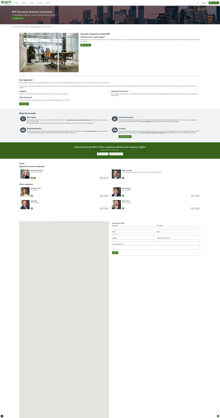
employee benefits (91, 131)
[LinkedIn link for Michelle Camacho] (35, 178)
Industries (23, 2)
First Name (115, 225)
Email (158, 231)
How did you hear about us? (164, 238)
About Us (48, 2)
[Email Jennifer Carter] (32, 196)
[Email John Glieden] (123, 196)
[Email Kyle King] (32, 208)
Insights (16, 2)
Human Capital (40, 2)
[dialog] (2, 416)
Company (114, 238)
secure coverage (146, 121)
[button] (218, 416)
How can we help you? (118, 244)
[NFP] (6, 3)
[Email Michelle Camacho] (32, 178)
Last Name (159, 225)
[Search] (198, 2)
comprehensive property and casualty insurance (79, 120)
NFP (13, 26)
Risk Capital (31, 2)
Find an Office (214, 3)
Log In (204, 3)
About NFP (18, 26)
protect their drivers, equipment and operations (153, 132)
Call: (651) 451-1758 (18, 18)
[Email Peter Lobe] (123, 208)
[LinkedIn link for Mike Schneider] (123, 178)
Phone (114, 231)
